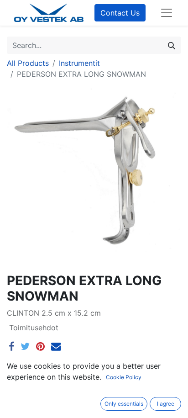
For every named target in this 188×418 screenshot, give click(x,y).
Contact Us (120, 12)
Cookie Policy (123, 377)
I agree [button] (165, 403)
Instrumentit (79, 63)
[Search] (171, 45)
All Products (28, 63)
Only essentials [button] (123, 403)
